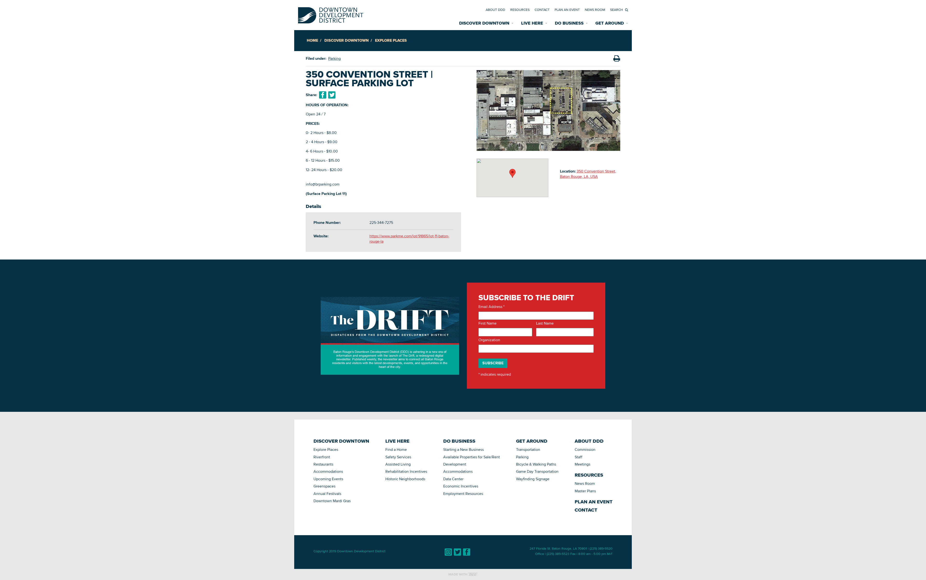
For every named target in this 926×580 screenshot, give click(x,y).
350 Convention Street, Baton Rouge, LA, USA (588, 173)
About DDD (495, 9)
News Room (595, 9)
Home (312, 40)
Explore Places (391, 40)
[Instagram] (448, 552)
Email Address (491, 306)
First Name (487, 323)
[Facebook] (466, 552)
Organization (489, 340)
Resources (520, 9)
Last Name (545, 323)
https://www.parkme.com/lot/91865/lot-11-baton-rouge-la (409, 238)
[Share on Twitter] (331, 95)
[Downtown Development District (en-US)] (330, 14)
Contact (542, 9)
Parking (334, 58)
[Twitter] (457, 552)
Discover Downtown (346, 40)
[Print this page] (616, 58)
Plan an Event (567, 9)
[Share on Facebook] (322, 95)
